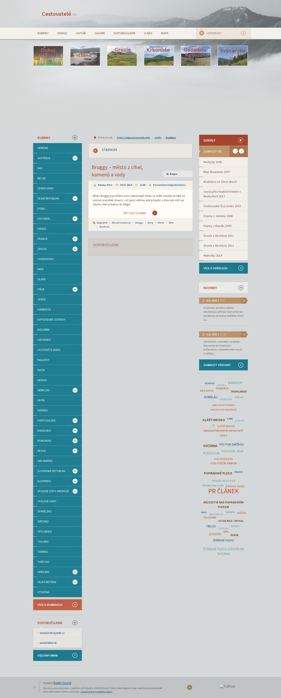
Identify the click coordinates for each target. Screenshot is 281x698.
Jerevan (238, 397)
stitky (158, 137)
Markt (161, 222)
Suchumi (210, 517)
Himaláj (210, 397)
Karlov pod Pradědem (223, 409)
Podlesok (211, 453)
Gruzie (40, 249)
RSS (190, 688)
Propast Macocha (212, 485)
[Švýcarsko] (233, 56)
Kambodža (44, 309)
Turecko (43, 562)
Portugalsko (44, 421)
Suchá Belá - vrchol (230, 520)
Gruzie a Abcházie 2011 (219, 236)
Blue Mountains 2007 (217, 172)
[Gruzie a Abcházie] (122, 56)
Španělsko (45, 511)
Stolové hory (47, 501)
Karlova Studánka (223, 405)
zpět (235, 151)
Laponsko (44, 340)
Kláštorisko (214, 420)
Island (42, 279)
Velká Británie (44, 582)
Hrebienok (226, 399)
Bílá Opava (207, 390)
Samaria (230, 512)
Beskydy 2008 (213, 162)
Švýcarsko (45, 531)
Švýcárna (223, 554)
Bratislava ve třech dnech (220, 182)
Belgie (42, 178)
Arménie (43, 148)
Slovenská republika (49, 471)
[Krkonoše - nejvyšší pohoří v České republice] (159, 56)
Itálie (39, 289)
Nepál (41, 400)
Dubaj (41, 208)
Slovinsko (42, 481)
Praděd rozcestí (223, 481)
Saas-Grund (216, 514)
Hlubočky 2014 (213, 255)
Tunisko (43, 552)
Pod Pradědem (223, 459)
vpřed (241, 151)
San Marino (45, 461)
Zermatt (236, 526)
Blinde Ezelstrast (121, 222)
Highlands (239, 391)
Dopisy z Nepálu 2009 (217, 226)
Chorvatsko (46, 259)
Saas (204, 512)
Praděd (238, 472)
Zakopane (223, 528)
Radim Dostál (62, 683)
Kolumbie (44, 330)
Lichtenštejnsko (49, 350)
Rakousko (42, 431)
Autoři (81, 33)
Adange (209, 383)
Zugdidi (215, 534)
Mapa (164, 33)
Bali (40, 168)
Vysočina (43, 592)
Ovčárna (210, 446)
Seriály (62, 33)
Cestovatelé (59, 13)
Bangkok (235, 383)
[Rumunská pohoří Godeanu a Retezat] (196, 56)
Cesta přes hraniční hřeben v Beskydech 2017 (222, 194)
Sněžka (241, 513)
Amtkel (221, 385)
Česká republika (46, 199)
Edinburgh (222, 388)
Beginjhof (102, 222)
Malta (41, 370)
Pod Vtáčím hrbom (224, 463)
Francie (40, 239)
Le (213, 425)
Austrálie (41, 158)
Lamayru (240, 420)
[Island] (85, 56)
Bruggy (139, 222)
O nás (148, 33)
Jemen (42, 299)
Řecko (39, 451)
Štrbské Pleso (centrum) (223, 549)
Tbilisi (211, 526)
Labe (230, 418)
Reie (171, 222)
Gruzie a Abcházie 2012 (219, 246)
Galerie (100, 33)
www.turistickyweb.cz (52, 633)
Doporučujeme (124, 33)
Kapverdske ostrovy (52, 319)
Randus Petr (105, 185)
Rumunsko (42, 441)
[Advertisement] (140, 100)
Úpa (225, 532)
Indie (41, 269)
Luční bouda (226, 426)
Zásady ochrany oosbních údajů (96, 691)
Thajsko (43, 542)
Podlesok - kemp (233, 451)
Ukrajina (41, 572)
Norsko (43, 410)
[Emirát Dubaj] (48, 56)
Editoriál (41, 219)
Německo (41, 390)
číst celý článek (134, 213)
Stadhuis (171, 137)
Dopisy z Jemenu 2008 (218, 216)
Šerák (235, 535)
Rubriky (43, 33)
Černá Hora (45, 188)
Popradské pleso (218, 473)
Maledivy (43, 360)
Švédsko (43, 521)
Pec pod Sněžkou (232, 444)
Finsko (42, 229)
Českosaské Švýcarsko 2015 (222, 206)
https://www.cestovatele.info (133, 137)
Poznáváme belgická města (169, 185)
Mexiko (42, 380)
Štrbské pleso (223, 540)
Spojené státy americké (51, 491)
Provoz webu (235, 486)
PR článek (223, 491)
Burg (150, 222)
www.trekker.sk (48, 643)
